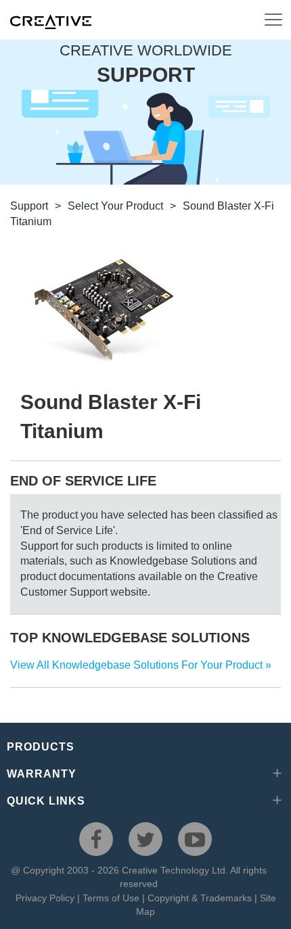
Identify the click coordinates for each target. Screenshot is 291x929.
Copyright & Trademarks (200, 897)
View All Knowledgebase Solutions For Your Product (136, 665)
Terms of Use (111, 897)
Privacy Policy (45, 897)
